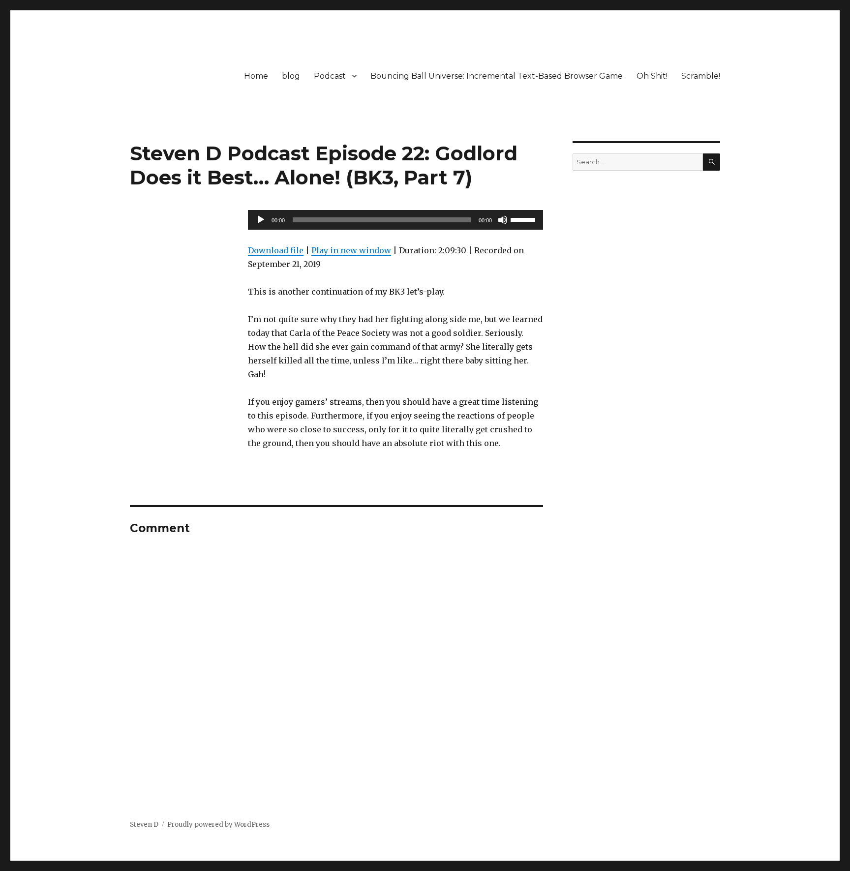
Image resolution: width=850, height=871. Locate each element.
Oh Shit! (652, 76)
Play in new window (351, 250)
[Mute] (503, 220)
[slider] (524, 219)
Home (256, 76)
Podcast (330, 76)
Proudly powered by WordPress (218, 824)
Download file (276, 250)
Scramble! (700, 76)
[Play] (261, 220)
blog (291, 76)
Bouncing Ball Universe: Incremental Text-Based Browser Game (496, 76)
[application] (395, 220)
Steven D (144, 824)
